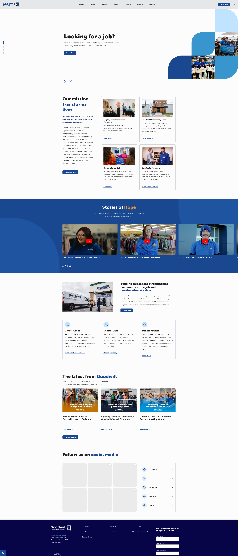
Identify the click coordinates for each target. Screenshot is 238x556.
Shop (81, 4)
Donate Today (224, 4)
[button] (3, 42)
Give (92, 4)
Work (128, 4)
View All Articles (70, 437)
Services (113, 531)
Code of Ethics (87, 542)
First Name (160, 541)
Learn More (70, 53)
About (103, 4)
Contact (152, 4)
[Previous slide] (65, 81)
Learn (139, 4)
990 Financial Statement (139, 537)
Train (113, 537)
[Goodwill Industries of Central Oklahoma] (11, 5)
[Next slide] (70, 81)
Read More (66, 429)
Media (116, 4)
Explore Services (70, 172)
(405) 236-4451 (56, 547)
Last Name (160, 548)
